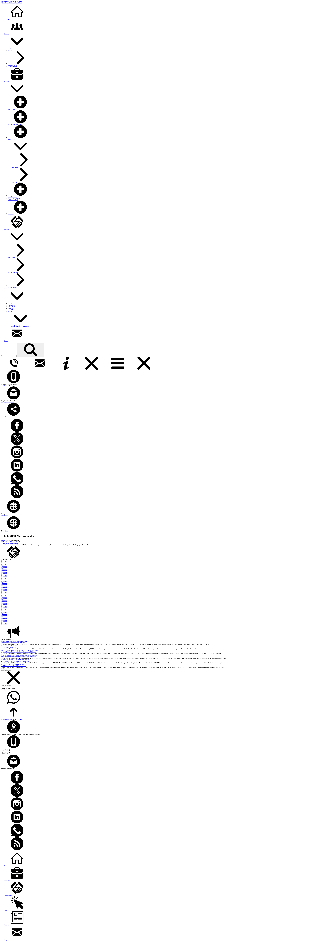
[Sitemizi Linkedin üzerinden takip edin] (17, 471)
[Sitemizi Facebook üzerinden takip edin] (17, 431)
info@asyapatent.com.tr (7, 402)
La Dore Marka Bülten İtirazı (8, 647)
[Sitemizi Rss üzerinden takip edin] (17, 497)
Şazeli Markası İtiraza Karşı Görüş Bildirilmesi (13, 666)
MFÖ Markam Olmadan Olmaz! (9, 543)
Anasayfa (3, 540)
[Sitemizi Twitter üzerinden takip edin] (17, 444)
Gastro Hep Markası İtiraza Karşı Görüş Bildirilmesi (15, 661)
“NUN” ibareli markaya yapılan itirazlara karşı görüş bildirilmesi (18, 656)
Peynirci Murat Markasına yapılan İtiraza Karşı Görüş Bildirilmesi (18, 652)
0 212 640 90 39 (5, 385)
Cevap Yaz (4, 690)
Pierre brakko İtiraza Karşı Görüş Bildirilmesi (13, 642)
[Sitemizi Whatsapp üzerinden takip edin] (17, 484)
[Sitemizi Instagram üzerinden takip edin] (17, 458)
